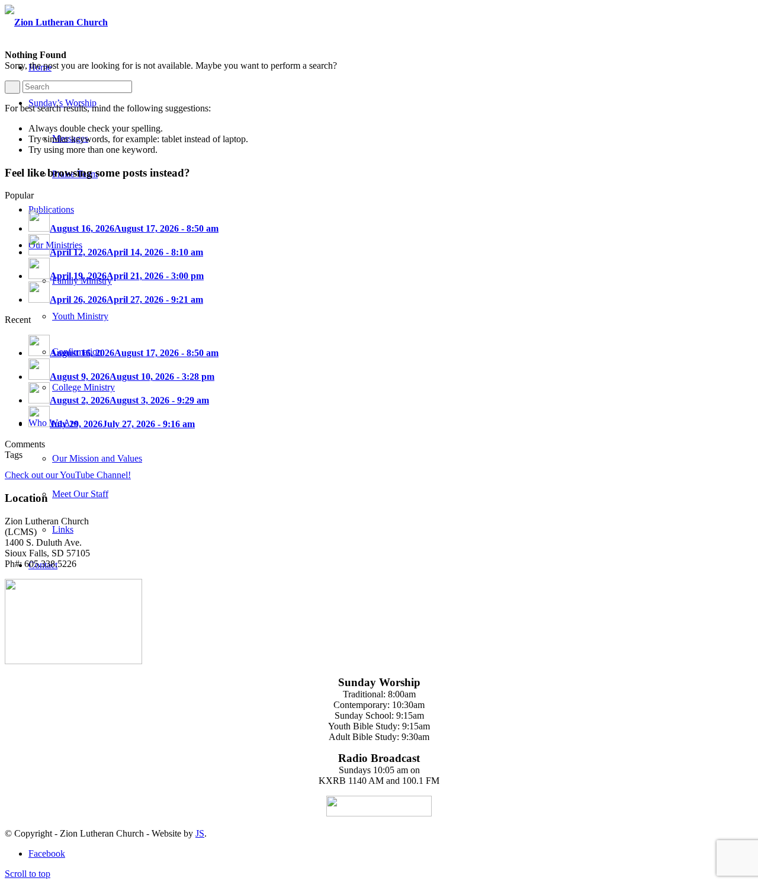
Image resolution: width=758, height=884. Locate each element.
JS (199, 833)
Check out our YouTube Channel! (68, 475)
